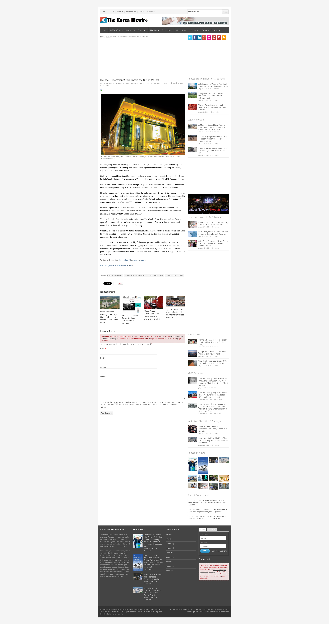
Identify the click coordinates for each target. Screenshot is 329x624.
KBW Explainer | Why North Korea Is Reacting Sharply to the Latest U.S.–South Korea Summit (212, 394)
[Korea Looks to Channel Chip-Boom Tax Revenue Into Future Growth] (224, 460)
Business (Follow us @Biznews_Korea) (116, 265)
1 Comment (217, 413)
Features (194, 30)
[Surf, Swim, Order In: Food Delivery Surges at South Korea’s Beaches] (192, 234)
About (111, 12)
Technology (167, 30)
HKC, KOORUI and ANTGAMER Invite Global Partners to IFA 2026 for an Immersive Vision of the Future (153, 560)
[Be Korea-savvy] (124, 20)
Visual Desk (181, 30)
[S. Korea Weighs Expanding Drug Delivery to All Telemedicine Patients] (192, 485)
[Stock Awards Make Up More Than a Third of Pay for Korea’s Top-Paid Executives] (192, 439)
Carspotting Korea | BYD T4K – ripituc (201, 500)
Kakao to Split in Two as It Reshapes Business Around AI (153, 576)
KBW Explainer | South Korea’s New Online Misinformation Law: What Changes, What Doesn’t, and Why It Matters (213, 382)
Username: (204, 534)
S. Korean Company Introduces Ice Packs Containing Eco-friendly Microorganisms (207, 510)
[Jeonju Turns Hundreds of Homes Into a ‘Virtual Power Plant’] (192, 353)
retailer (180, 275)
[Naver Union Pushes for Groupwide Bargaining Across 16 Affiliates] (213, 486)
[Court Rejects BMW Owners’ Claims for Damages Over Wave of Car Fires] (192, 149)
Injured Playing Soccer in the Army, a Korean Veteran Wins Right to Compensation (212, 138)
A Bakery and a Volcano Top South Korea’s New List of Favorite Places (213, 85)
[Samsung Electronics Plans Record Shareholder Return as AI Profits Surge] (203, 478)
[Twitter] (190, 37)
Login (202, 530)
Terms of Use (131, 12)
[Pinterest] (219, 37)
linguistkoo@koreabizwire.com (132, 260)
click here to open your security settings (213, 571)
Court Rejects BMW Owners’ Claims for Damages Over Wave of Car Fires (213, 150)
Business (129, 30)
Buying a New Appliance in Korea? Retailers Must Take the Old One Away (212, 342)
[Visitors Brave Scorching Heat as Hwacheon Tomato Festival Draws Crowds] (192, 107)
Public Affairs (115, 30)
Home (104, 12)
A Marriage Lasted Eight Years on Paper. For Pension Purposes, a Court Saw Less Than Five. (212, 127)
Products (169, 562)
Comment (103, 376)
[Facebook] (195, 37)
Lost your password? (219, 551)
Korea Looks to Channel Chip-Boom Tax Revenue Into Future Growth (152, 591)
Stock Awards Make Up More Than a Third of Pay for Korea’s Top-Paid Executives (213, 440)
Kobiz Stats (170, 557)
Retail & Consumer (145, 83)
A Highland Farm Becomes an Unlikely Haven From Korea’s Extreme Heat (210, 95)
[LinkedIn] (199, 37)
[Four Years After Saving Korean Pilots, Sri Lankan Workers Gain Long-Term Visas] (192, 478)
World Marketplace (210, 30)
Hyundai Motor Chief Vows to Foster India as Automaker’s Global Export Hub (175, 313)
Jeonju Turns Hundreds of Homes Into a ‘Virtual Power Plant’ (212, 352)
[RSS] (224, 37)
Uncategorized (166, 83)
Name (103, 349)
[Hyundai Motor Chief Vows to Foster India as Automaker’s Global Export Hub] (175, 301)
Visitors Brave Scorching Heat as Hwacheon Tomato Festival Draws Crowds (212, 107)
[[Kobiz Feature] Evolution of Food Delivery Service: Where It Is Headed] (153, 302)
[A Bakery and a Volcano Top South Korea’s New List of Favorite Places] (192, 86)
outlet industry (171, 275)
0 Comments (215, 89)
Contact (120, 12)
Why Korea (151, 12)
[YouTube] (214, 37)
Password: (204, 542)
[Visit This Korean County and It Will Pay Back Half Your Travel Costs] (192, 363)
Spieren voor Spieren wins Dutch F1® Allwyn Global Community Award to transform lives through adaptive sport (153, 540)
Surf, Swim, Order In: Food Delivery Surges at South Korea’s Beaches (213, 232)
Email (102, 358)
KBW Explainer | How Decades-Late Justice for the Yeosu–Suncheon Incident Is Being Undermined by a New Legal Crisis (213, 407)
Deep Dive (169, 553)
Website (103, 367)
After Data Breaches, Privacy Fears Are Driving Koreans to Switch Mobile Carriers (213, 243)
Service (141, 12)
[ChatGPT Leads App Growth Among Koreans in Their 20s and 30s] (192, 224)
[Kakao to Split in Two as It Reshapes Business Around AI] (213, 460)
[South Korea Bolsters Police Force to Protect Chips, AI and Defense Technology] (224, 486)
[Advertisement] (142, 58)
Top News (156, 83)
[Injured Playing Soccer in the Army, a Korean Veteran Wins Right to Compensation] (192, 138)
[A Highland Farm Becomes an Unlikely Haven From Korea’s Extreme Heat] (192, 95)
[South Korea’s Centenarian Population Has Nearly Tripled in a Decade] (192, 429)
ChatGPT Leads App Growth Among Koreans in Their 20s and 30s (213, 223)
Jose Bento (191, 516)
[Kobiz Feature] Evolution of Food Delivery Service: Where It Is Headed (152, 315)
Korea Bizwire (124, 83)
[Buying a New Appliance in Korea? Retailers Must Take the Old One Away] (192, 341)
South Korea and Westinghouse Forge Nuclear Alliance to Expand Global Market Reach (109, 317)
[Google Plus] (204, 37)
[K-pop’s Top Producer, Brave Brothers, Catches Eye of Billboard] (131, 304)
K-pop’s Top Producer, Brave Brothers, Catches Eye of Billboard (131, 319)
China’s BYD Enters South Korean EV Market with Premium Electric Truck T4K (207, 502)
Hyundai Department (115, 275)
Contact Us (170, 566)
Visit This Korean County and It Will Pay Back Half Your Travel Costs (212, 362)
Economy (142, 30)
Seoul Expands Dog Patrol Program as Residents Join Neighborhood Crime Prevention (207, 517)
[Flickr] (209, 37)
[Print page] (142, 90)
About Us (169, 571)
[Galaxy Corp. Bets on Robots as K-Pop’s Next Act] (213, 478)
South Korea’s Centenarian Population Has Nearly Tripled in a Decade (212, 428)
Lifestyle (153, 30)
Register (212, 530)
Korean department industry (135, 275)
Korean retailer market (155, 275)
